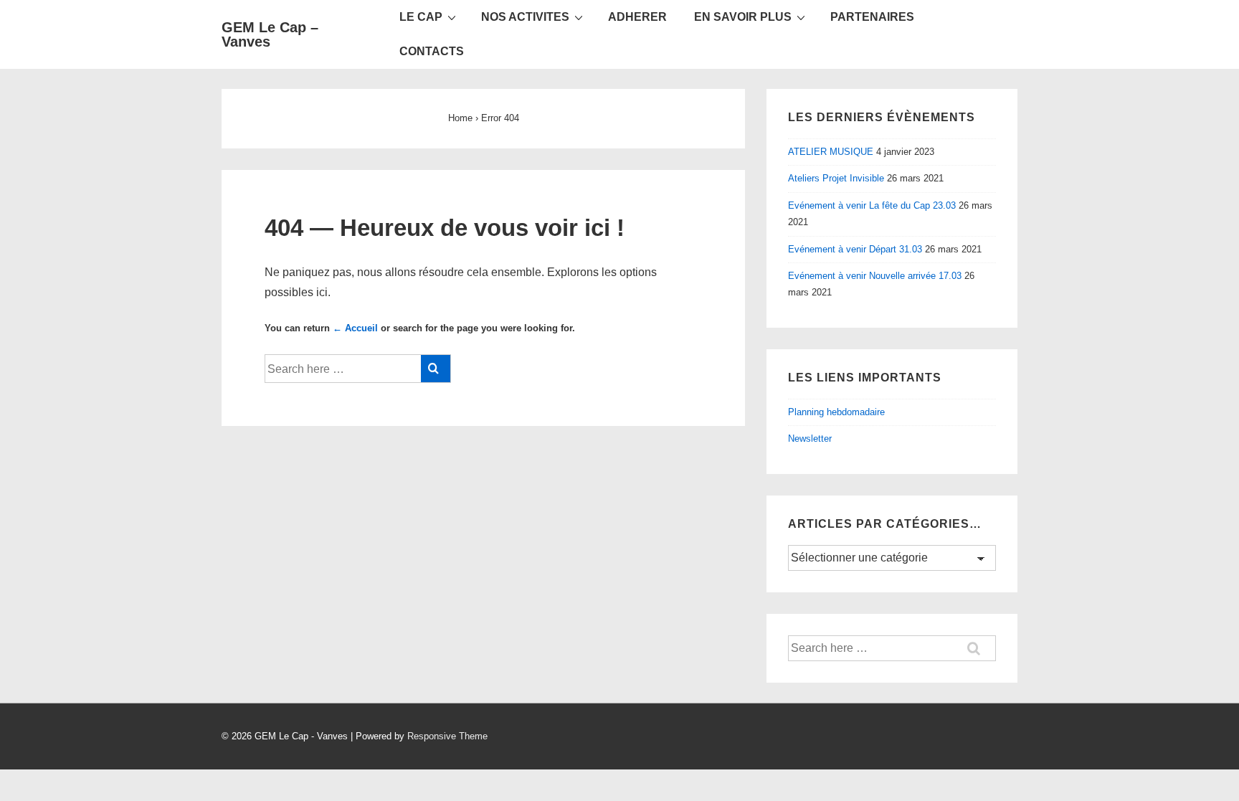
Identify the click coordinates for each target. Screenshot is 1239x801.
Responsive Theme (447, 736)
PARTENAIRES (872, 17)
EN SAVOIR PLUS (743, 17)
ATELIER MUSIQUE (830, 151)
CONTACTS (431, 51)
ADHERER (637, 17)
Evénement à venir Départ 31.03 (855, 249)
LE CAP (420, 17)
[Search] (435, 368)
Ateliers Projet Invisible (836, 178)
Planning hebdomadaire (836, 412)
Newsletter (810, 438)
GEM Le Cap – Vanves (270, 34)
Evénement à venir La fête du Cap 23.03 (872, 205)
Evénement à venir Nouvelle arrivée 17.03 (875, 275)
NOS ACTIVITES (525, 17)
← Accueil (355, 328)
